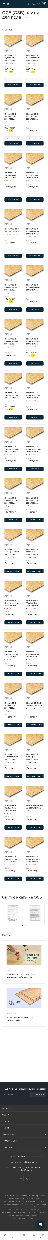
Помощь (7, 1147)
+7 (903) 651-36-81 (17, 1157)
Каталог (6, 1108)
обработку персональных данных (23, 1215)
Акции (5, 1115)
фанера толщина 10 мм (24, 1218)
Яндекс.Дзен (27, 1178)
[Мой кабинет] (38, 4)
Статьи (6, 1121)
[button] (22, 925)
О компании (9, 1134)
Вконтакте (21, 1178)
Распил (6, 1128)
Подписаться (38, 1094)
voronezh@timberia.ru (26, 1162)
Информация (9, 1141)
